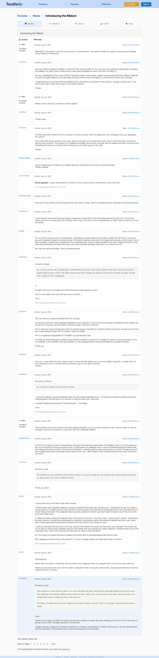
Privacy (59, 657)
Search (81, 24)
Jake (23, 44)
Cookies (74, 657)
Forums (22, 15)
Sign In (146, 4)
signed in (65, 649)
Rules (131, 24)
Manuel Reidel (24, 158)
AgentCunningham (26, 438)
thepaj (21, 231)
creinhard (23, 257)
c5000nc (22, 62)
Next (53, 644)
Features (75, 4)
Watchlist (56, 24)
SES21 (21, 496)
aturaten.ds (23, 211)
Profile (106, 24)
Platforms (106, 4)
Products (43, 4)
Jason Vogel (24, 176)
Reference (136, 45)
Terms (66, 657)
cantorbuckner (25, 196)
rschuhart (23, 578)
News (36, 15)
